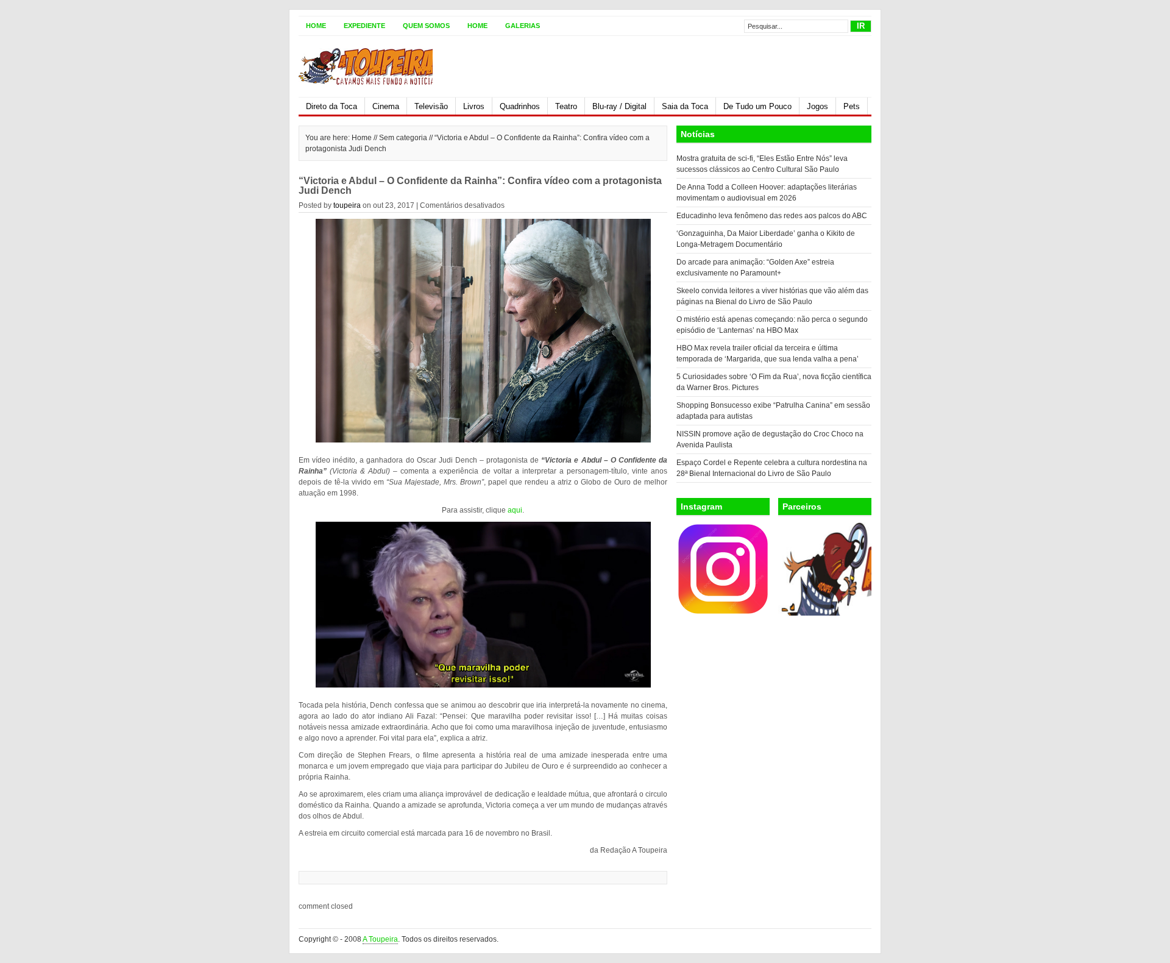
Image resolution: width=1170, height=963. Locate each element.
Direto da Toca (331, 106)
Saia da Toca (685, 106)
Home (316, 25)
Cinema (385, 106)
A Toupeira (380, 939)
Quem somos (426, 25)
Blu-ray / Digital (619, 106)
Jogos (817, 106)
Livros (473, 106)
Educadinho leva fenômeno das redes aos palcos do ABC (771, 215)
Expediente (364, 25)
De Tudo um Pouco (757, 106)
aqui (515, 510)
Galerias (522, 25)
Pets (851, 106)
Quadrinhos (520, 106)
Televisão (431, 106)
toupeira (347, 205)
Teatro (566, 106)
